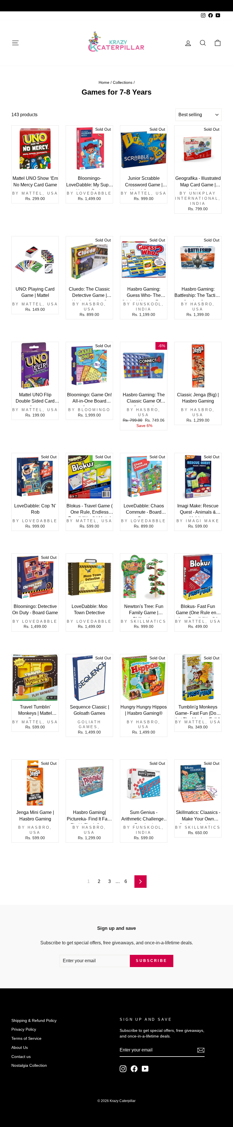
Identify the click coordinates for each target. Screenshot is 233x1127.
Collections (122, 82)
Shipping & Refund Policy (34, 1020)
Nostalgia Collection (29, 1065)
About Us (19, 1047)
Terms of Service (26, 1038)
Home (104, 82)
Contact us (21, 1057)
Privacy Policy (23, 1029)
